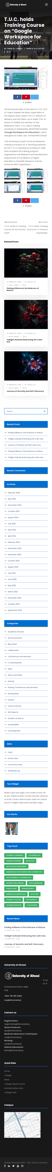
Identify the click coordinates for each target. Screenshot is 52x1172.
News (10, 669)
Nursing (11, 681)
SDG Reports (13, 712)
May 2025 (12, 499)
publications (11, 888)
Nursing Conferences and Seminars (23, 687)
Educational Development (16, 866)
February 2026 (14, 492)
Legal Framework (35, 883)
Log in (10, 752)
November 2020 (14, 598)
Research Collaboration (16, 894)
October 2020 (14, 604)
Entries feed (13, 758)
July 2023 (12, 573)
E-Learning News (15, 662)
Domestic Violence (13, 861)
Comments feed (15, 764)
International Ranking (15, 883)
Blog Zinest (14, 285)
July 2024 (12, 523)
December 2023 (14, 548)
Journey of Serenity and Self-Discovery (25, 391)
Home (7, 1071)
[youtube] (18, 1166)
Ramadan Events (28, 888)
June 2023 (12, 579)
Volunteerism (32, 905)
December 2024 (15, 505)
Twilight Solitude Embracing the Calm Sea (24, 340)
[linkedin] (9, 1166)
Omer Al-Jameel (15, 48)
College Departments (14, 1084)
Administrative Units (13, 1088)
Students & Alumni (16, 718)
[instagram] (22, 1166)
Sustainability (13, 724)
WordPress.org (14, 771)
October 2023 (13, 561)
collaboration (13, 650)
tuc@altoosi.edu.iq (12, 1000)
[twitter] (13, 1166)
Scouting (34, 894)
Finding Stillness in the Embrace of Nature (23, 289)
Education (30, 861)
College (7, 1075)
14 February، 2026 (14, 282)
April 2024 (12, 536)
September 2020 (15, 610)
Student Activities (13, 900)
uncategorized (14, 731)
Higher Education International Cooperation (24, 872)
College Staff (10, 1092)
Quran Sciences (14, 706)
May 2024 (12, 530)
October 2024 (14, 511)
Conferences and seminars (19, 656)
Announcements (15, 638)
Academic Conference (14, 855)
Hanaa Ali (31, 282)
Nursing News (13, 693)
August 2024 (13, 517)
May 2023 (12, 585)
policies (11, 700)
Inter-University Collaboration (18, 877)
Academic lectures (16, 632)
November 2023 (14, 554)
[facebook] (5, 1166)
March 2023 (13, 591)
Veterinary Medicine (13, 905)
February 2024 (14, 542)
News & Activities (35, 48)
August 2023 (13, 567)
